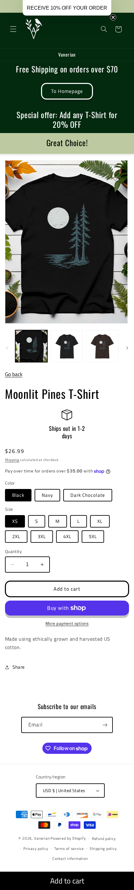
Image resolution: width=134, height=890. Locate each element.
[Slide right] (127, 348)
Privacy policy (35, 848)
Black (18, 495)
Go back (13, 374)
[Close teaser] (113, 17)
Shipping (12, 459)
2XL (16, 536)
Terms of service (69, 848)
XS (15, 521)
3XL (42, 536)
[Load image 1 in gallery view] (31, 346)
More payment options (67, 623)
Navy (47, 495)
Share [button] (18, 667)
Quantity (13, 551)
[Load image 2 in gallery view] (67, 346)
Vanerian (42, 838)
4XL (67, 536)
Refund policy (104, 838)
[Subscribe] (105, 725)
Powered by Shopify (68, 838)
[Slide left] (7, 348)
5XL (93, 536)
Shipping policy (103, 848)
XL (100, 521)
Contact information (70, 858)
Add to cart (67, 880)
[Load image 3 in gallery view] (102, 346)
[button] (13, 29)
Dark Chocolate (87, 495)
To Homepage (67, 91)
